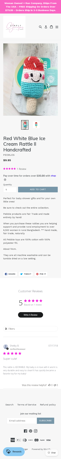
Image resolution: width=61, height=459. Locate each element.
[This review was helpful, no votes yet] (49, 385)
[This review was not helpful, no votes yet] (55, 385)
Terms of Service (26, 404)
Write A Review (30, 314)
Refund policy (48, 404)
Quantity (7, 184)
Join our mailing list (30, 413)
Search (9, 404)
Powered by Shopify (41, 449)
